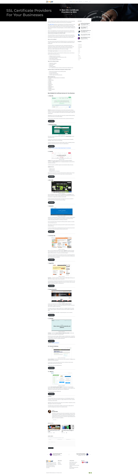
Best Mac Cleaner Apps (73, 463)
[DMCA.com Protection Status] (90, 472)
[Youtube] (82, 462)
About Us (59, 462)
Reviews (71, 1)
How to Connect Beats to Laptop (85, 34)
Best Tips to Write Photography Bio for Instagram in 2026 (85, 24)
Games (79, 50)
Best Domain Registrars (55, 342)
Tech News (80, 1)
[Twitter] (83, 462)
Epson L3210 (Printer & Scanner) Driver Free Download (85, 38)
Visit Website (51, 121)
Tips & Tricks (79, 58)
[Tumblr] (87, 462)
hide (54, 76)
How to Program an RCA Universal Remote (84, 27)
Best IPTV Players (72, 468)
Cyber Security (80, 44)
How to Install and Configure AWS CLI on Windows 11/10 (86, 31)
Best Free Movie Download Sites (74, 467)
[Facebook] (81, 462)
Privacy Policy (60, 464)
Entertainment (80, 47)
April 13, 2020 (63, 432)
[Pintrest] (84, 462)
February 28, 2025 (50, 432)
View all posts (54, 419)
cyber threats (52, 24)
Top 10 (74, 1)
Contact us (59, 463)
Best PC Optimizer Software (73, 462)
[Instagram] (86, 462)
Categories (86, 1)
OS (83, 1)
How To (77, 1)
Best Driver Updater (72, 464)
